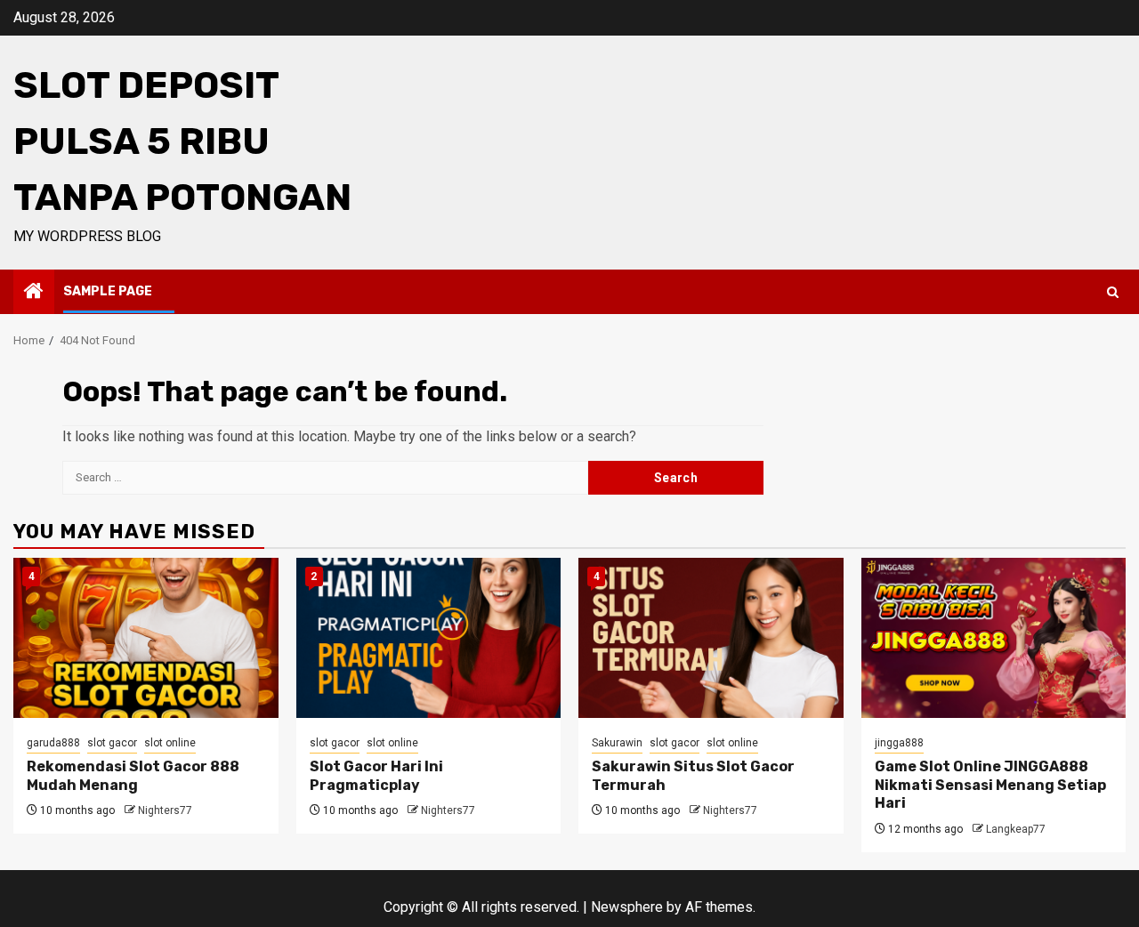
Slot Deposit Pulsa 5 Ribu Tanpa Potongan (182, 141)
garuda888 (53, 743)
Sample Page (107, 291)
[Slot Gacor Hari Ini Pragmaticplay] (428, 638)
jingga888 (899, 743)
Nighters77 (165, 810)
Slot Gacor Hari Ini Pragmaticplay (376, 776)
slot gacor (112, 743)
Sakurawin (617, 743)
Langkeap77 (1016, 829)
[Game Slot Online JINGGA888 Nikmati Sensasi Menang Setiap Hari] (994, 638)
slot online (170, 743)
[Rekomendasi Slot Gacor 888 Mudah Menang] (146, 638)
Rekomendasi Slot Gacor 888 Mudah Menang (133, 776)
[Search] (1113, 292)
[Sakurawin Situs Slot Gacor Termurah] (711, 638)
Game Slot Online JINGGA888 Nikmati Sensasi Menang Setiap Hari (990, 785)
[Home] (34, 292)
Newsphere (627, 907)
